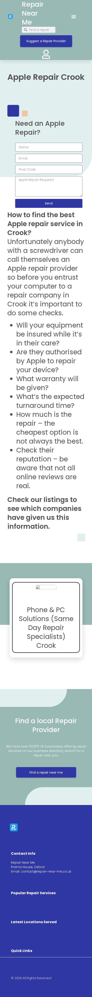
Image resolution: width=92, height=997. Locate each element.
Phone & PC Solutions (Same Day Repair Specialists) (46, 623)
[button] (73, 16)
